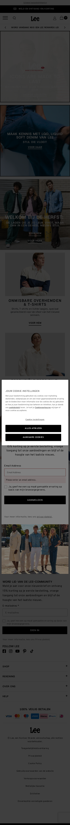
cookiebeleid (14, 407)
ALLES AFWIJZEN (33, 428)
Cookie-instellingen (35, 419)
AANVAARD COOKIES (33, 437)
